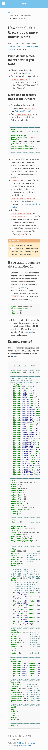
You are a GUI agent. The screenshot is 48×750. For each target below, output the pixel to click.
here (15, 357)
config (21, 201)
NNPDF (25, 4)
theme (32, 743)
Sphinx (20, 743)
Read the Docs (25, 746)
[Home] (9, 13)
